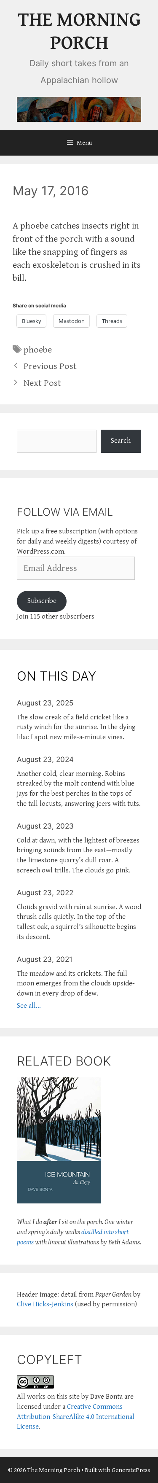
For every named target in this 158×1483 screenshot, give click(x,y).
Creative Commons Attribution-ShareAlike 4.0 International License (75, 1416)
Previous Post (50, 366)
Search (121, 440)
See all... (29, 1005)
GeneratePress (131, 1470)
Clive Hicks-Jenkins (45, 1304)
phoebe (38, 350)
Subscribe (41, 601)
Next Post (42, 383)
